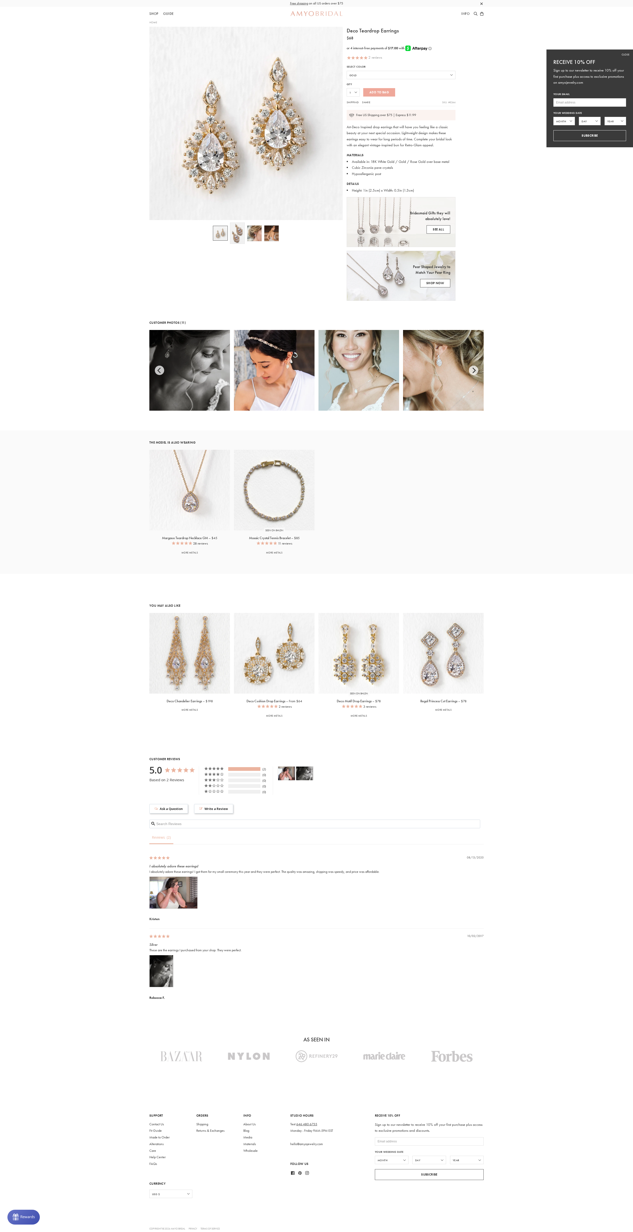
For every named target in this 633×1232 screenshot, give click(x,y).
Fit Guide (155, 1131)
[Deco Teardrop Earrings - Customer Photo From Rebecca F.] (304, 773)
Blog (246, 1131)
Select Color (356, 66)
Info (465, 14)
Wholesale (250, 1151)
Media (247, 1137)
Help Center (157, 1157)
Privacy (193, 1228)
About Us (249, 1124)
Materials (249, 1144)
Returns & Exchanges (210, 1131)
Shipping (353, 102)
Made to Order (159, 1137)
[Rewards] (23, 1217)
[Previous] (159, 370)
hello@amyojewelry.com (306, 1144)
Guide (168, 14)
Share (366, 102)
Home (153, 22)
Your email (561, 94)
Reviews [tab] (158, 837)
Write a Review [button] (216, 808)
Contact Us (156, 1124)
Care (152, 1151)
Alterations (156, 1144)
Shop (153, 14)
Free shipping (299, 3)
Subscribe (429, 1174)
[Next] (473, 370)
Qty (349, 84)
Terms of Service (210, 1228)
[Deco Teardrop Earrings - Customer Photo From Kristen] (286, 773)
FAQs (153, 1164)
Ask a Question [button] (171, 808)
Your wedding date (389, 1152)
